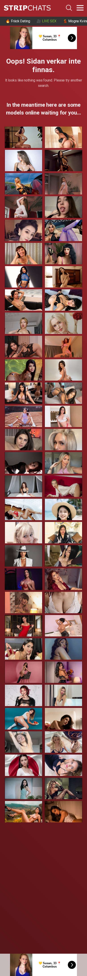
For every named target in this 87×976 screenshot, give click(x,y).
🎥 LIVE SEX (46, 21)
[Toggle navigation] (80, 7)
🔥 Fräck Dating (18, 21)
